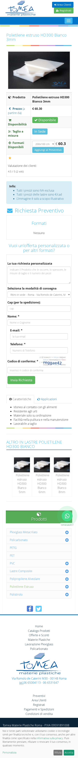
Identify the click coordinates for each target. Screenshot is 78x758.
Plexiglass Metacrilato (23, 532)
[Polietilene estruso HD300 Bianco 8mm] (62, 465)
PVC (12, 563)
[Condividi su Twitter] (39, 609)
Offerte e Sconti (39, 635)
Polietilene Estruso (22, 587)
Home (39, 626)
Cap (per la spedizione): (24, 302)
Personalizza (9, 752)
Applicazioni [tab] (48, 399)
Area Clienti (63, 4)
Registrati (65, 10)
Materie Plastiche (39, 640)
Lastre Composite (21, 571)
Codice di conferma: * (22, 361)
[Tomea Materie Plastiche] (20, 9)
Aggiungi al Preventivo (47, 150)
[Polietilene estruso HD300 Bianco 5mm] (22, 465)
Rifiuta (57, 752)
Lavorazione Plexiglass (39, 644)
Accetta (69, 752)
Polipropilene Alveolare (25, 579)
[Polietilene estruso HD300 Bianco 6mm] (42, 465)
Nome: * (13, 316)
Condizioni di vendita (39, 714)
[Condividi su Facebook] (30, 609)
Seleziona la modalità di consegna (32, 288)
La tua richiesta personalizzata (29, 264)
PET (12, 556)
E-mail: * (16, 330)
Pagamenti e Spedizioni (39, 709)
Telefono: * (18, 344)
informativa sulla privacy (49, 738)
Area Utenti (39, 700)
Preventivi (39, 696)
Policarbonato (19, 540)
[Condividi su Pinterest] (47, 609)
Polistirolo (16, 594)
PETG (13, 548)
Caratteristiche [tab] (21, 399)
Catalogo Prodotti (39, 631)
